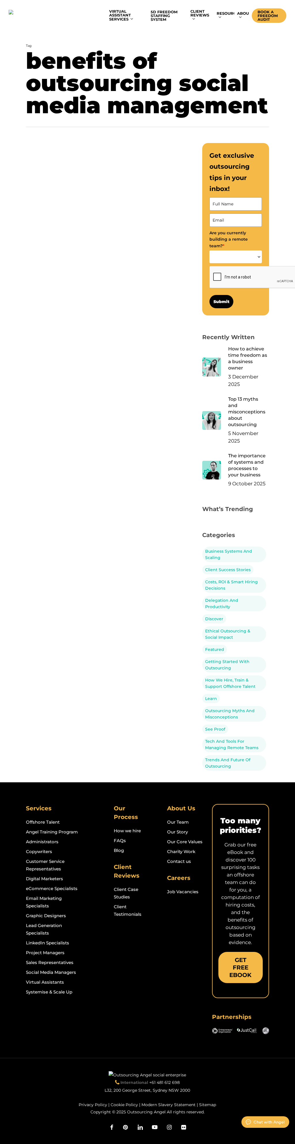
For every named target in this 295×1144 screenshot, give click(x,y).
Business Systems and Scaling (228, 554)
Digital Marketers (44, 878)
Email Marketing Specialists (44, 902)
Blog (119, 850)
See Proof (215, 729)
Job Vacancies (182, 891)
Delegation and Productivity (221, 603)
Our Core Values (185, 841)
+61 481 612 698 (164, 1082)
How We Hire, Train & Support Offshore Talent (230, 683)
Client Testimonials (127, 910)
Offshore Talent (43, 822)
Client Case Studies (126, 893)
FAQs (120, 840)
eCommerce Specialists (51, 888)
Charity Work (181, 851)
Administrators (42, 841)
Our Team (178, 822)
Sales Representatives (49, 962)
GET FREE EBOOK (240, 967)
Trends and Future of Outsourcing (227, 763)
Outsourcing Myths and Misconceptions (230, 714)
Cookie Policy (124, 1104)
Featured (214, 649)
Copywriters (39, 851)
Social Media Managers (51, 972)
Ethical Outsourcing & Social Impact (227, 634)
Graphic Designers (46, 915)
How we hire (127, 830)
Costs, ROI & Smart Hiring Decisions (231, 585)
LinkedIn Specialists (47, 943)
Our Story (177, 832)
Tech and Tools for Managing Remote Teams (231, 744)
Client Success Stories (228, 569)
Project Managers (45, 952)
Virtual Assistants (45, 982)
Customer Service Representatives (45, 865)
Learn (211, 698)
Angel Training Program (52, 832)
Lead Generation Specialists (44, 929)
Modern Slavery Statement (168, 1104)
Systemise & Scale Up (49, 992)
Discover (214, 618)
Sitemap (207, 1104)
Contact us (179, 861)
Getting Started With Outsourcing (227, 665)
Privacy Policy (93, 1104)
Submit (221, 301)
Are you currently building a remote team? (228, 239)
